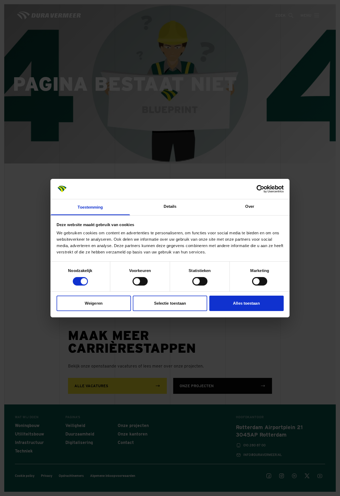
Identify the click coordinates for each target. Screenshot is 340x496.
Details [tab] (170, 206)
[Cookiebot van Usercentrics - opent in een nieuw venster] (260, 189)
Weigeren (94, 303)
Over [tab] (249, 206)
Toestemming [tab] (90, 207)
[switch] (140, 281)
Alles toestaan (246, 303)
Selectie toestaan (170, 303)
